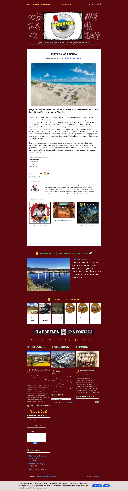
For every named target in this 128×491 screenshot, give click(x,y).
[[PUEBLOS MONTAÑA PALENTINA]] (39, 366)
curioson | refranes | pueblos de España (46, 476)
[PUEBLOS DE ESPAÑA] (63, 367)
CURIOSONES (46, 5)
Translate (69, 402)
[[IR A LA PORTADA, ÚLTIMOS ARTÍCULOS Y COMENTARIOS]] (64, 334)
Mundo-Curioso (71, 58)
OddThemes (96, 476)
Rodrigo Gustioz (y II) (58, 317)
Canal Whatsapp (89, 340)
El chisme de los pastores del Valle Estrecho (45, 319)
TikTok (60, 340)
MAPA (55, 5)
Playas (79, 58)
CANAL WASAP (65, 5)
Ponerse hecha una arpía (95, 317)
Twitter (44, 340)
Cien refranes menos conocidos (32, 319)
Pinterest (78, 340)
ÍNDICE (36, 5)
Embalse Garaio (79, 259)
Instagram (69, 340)
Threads (52, 340)
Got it (106, 485)
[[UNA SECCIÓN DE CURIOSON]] (88, 367)
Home (29, 5)
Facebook (35, 340)
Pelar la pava (70, 317)
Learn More (97, 485)
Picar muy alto (83, 317)
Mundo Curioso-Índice (36, 177)
